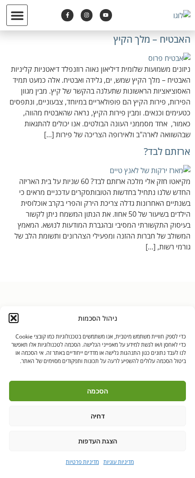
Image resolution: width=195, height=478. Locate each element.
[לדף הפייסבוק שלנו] (67, 15)
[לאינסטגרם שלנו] (87, 15)
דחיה (98, 416)
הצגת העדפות (97, 441)
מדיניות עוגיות (118, 462)
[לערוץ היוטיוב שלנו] (106, 15)
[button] (13, 318)
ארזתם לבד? (167, 151)
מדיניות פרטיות (82, 462)
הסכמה (97, 391)
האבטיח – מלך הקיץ (151, 39)
